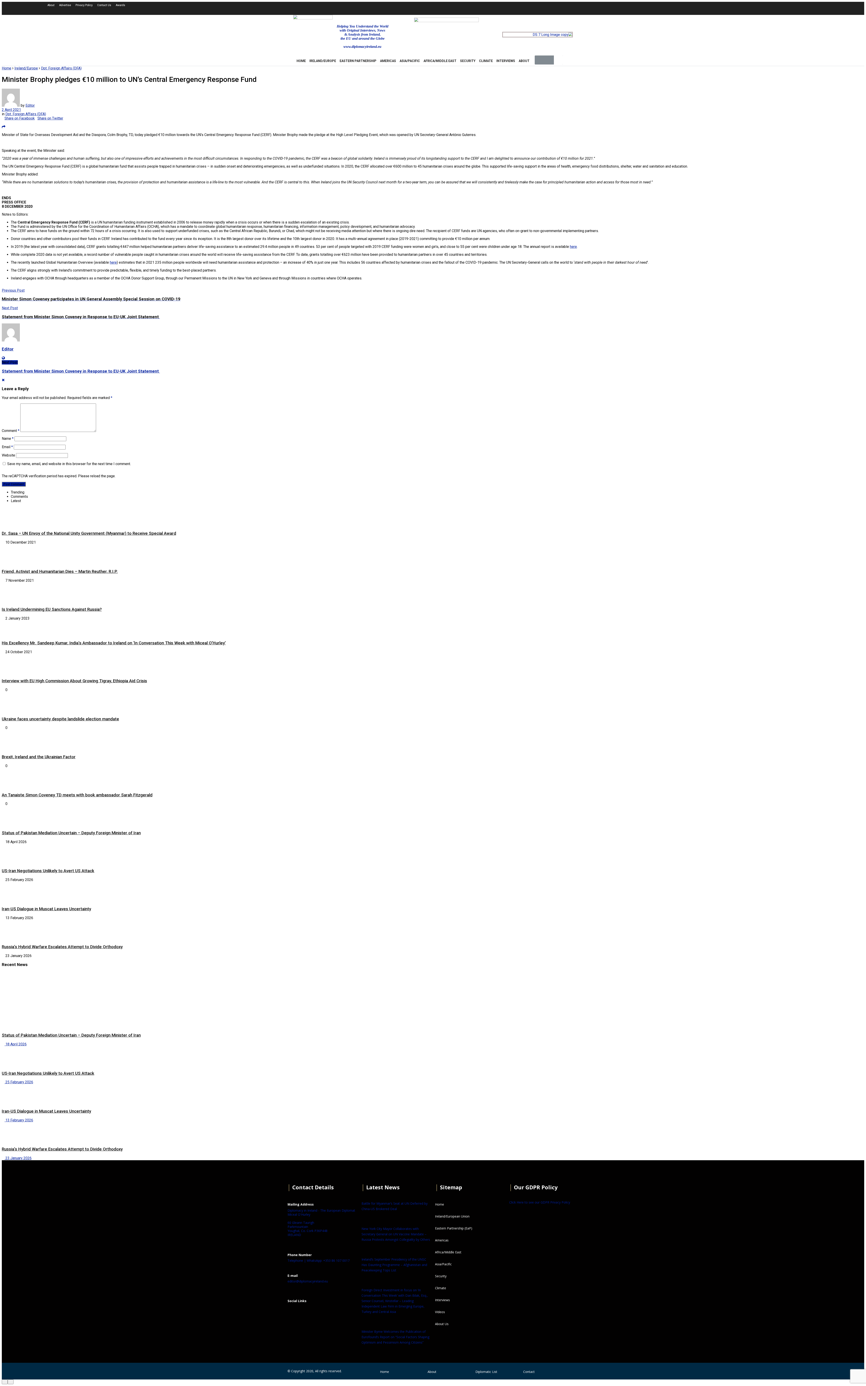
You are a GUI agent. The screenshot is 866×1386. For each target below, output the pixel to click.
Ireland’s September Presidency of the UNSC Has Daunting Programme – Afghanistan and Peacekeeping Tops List (394, 1264)
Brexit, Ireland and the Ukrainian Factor (39, 756)
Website (8, 455)
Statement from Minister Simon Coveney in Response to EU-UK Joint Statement (81, 371)
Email (7, 447)
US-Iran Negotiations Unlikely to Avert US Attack (48, 870)
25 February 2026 (19, 1082)
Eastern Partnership (358, 61)
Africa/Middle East (440, 61)
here (573, 246)
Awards (120, 5)
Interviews (505, 61)
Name (8, 438)
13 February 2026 (19, 1120)
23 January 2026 (18, 1158)
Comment (10, 431)
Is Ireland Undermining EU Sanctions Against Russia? (52, 609)
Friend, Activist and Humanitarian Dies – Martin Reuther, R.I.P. (60, 571)
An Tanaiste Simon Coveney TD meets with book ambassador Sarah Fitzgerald (77, 795)
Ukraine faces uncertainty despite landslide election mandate (60, 719)
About (51, 5)
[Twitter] (688, 8)
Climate (486, 61)
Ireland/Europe (322, 61)
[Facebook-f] (676, 8)
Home (6, 68)
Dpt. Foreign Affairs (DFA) (61, 68)
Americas (388, 61)
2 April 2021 (11, 110)
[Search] (558, 60)
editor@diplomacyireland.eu (308, 1281)
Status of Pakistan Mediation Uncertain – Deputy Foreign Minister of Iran (71, 832)
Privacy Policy (84, 5)
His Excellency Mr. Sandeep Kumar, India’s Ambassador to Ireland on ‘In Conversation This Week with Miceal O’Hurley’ (114, 643)
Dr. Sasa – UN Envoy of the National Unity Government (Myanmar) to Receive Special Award (89, 533)
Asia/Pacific (410, 61)
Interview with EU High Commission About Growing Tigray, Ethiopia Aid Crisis (74, 680)
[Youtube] (700, 8)
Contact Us (104, 5)
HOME (301, 61)
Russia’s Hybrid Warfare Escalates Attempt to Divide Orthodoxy (62, 946)
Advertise (65, 5)
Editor (30, 105)
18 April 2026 (16, 1044)
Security (467, 61)
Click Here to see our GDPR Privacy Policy (539, 1202)
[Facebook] (293, 1312)
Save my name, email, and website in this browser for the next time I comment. (69, 464)
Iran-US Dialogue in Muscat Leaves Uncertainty (46, 908)
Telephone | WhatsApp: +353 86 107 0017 (319, 1260)
